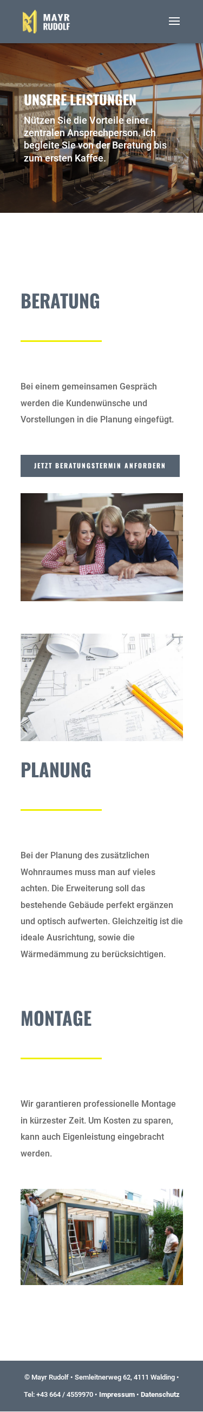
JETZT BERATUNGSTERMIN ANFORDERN (100, 465)
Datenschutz (160, 1394)
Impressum (117, 1394)
